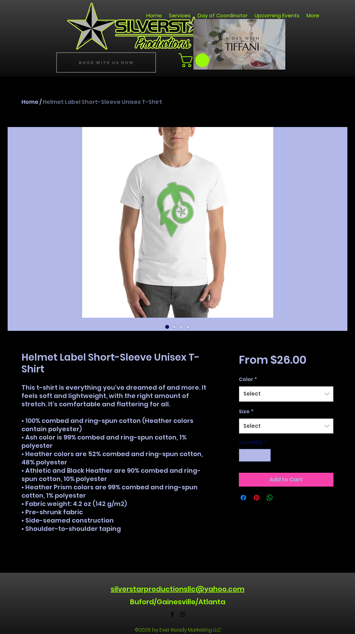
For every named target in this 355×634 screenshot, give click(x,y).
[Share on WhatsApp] (270, 497)
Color (248, 379)
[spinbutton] (255, 455)
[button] (276, 62)
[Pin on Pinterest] (256, 497)
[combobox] (286, 393)
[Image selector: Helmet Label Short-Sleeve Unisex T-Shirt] (167, 326)
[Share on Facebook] (243, 497)
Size (246, 411)
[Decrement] (244, 455)
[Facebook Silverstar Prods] (172, 614)
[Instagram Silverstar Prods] (182, 614)
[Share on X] (283, 497)
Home (29, 102)
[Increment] (265, 455)
